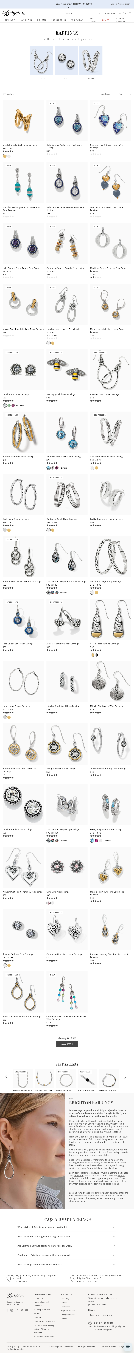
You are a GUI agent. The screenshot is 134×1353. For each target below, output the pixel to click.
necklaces (123, 1173)
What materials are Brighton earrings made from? (44, 1236)
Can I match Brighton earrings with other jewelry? (44, 1255)
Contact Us (38, 1298)
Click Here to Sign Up (103, 1329)
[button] (11, 20)
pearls (108, 1165)
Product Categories (15, 1349)
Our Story (65, 1298)
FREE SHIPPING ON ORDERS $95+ (67, 4)
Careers (64, 1302)
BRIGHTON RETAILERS (111, 1346)
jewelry (121, 1175)
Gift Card (37, 1317)
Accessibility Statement (44, 1336)
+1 (63, 468)
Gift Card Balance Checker (45, 1321)
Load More (67, 1044)
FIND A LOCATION (87, 1281)
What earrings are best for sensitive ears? (40, 1264)
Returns (37, 1313)
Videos (64, 1319)
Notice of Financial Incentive (42, 1331)
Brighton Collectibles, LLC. (66, 1346)
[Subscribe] (117, 1315)
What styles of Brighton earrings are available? (42, 1227)
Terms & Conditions (32, 1346)
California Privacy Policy (44, 1325)
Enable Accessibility (120, 4)
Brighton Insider (68, 1310)
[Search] (99, 13)
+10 (20, 405)
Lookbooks (65, 1307)
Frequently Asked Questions (41, 1304)
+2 (107, 841)
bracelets (78, 1175)
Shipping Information (43, 1309)
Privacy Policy (13, 1346)
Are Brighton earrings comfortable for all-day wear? (45, 1246)
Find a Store (110, 13)
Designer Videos (68, 1314)
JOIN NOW (21, 1281)
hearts (72, 1165)
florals (82, 1165)
